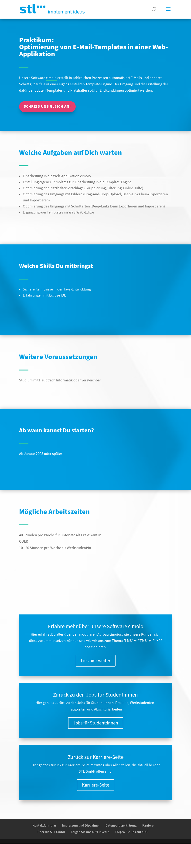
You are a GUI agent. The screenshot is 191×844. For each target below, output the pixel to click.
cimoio (51, 77)
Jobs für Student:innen (95, 723)
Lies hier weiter (95, 660)
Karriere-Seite (95, 785)
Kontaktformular (44, 825)
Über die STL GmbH (51, 832)
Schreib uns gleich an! (47, 106)
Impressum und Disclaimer (81, 825)
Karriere (147, 825)
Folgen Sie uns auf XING (132, 832)
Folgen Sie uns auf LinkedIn (90, 832)
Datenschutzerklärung (121, 825)
